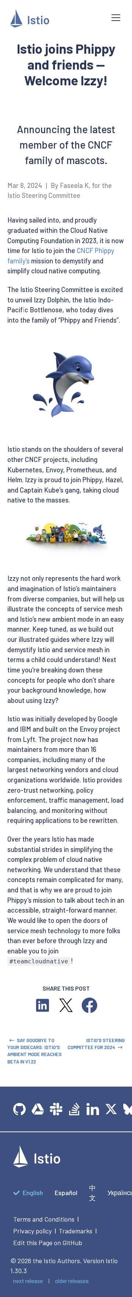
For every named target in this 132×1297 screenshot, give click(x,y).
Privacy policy (32, 1231)
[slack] (56, 1109)
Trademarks (75, 1231)
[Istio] (55, 19)
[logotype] (36, 1165)
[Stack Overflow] (74, 1109)
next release (28, 1280)
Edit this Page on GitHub (47, 1243)
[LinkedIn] (93, 1109)
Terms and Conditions (43, 1219)
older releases (72, 1280)
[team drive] (38, 1109)
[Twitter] (111, 1109)
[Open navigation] (116, 17)
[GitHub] (19, 1109)
